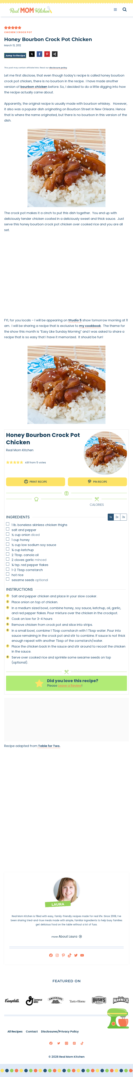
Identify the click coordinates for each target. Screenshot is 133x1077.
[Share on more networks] (54, 54)
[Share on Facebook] (39, 54)
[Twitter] (59, 1043)
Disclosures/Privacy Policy (60, 1032)
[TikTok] (82, 1043)
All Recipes (15, 1032)
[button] (6, 27)
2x (117, 517)
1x (111, 517)
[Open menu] (116, 9)
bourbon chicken (33, 87)
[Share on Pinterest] (47, 54)
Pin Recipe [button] (99, 482)
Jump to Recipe (15, 55)
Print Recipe (38, 482)
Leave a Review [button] (69, 685)
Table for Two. (48, 746)
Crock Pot (24, 32)
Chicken (9, 32)
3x (123, 517)
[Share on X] (32, 54)
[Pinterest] (74, 1043)
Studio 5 (75, 320)
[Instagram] (66, 1043)
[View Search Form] (127, 9)
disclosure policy (58, 67)
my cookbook (90, 326)
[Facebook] (51, 1043)
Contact (32, 1032)
